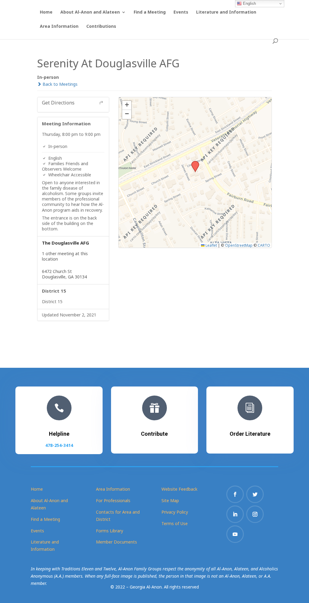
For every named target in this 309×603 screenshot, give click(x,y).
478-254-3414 (59, 445)
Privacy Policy (174, 512)
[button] (193, 163)
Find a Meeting (150, 12)
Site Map (170, 500)
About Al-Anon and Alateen (90, 12)
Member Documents (116, 542)
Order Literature (250, 434)
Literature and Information (226, 12)
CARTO (264, 245)
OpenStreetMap (239, 245)
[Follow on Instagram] (255, 514)
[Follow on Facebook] (235, 494)
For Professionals (113, 500)
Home (46, 12)
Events (181, 12)
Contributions (101, 26)
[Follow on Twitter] (255, 494)
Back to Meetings (59, 84)
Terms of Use (174, 523)
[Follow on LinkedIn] (235, 514)
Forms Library (109, 531)
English (249, 3)
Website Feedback (179, 489)
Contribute (154, 434)
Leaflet (211, 245)
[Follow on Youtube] (235, 534)
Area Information (59, 26)
